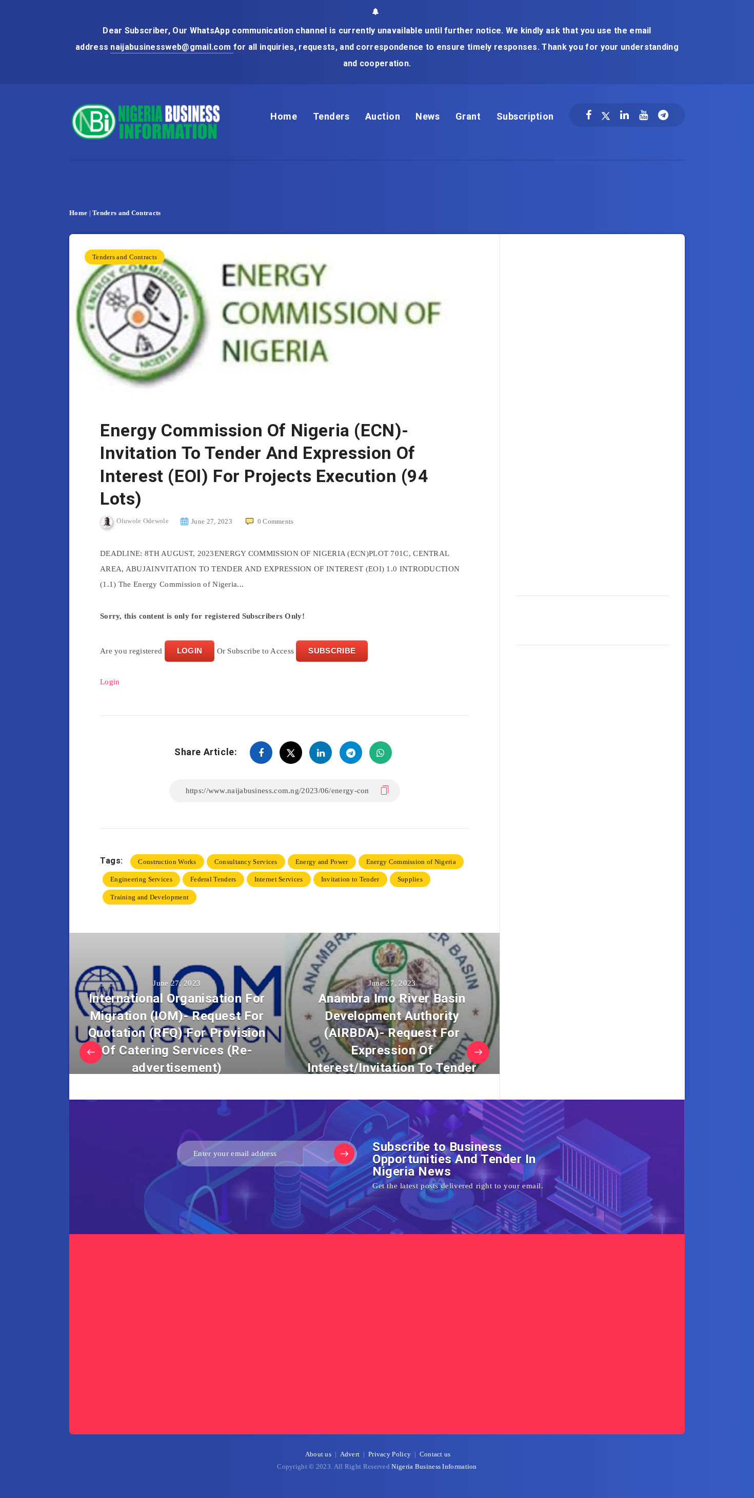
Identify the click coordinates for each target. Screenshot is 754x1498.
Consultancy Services (245, 862)
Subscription (525, 116)
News (427, 116)
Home (283, 116)
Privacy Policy (389, 1454)
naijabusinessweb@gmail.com (171, 47)
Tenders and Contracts (126, 213)
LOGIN (190, 650)
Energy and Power (321, 862)
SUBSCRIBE (331, 650)
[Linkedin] (624, 115)
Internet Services (278, 879)
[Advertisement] (592, 411)
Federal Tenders (213, 879)
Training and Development (149, 897)
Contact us (435, 1454)
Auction (383, 116)
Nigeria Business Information (434, 1466)
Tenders (331, 116)
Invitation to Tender (350, 879)
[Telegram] (663, 115)
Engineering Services (141, 879)
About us (318, 1454)
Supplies (410, 879)
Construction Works (167, 862)
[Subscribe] (344, 1153)
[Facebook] (588, 115)
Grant (468, 116)
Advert (350, 1454)
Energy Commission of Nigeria (411, 862)
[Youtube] (643, 115)
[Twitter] (605, 115)
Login (110, 682)
